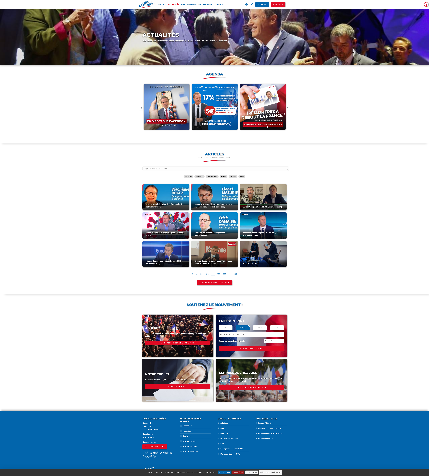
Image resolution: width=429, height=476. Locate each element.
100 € (260, 328)
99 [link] (201, 274)
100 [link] (207, 274)
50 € (242, 328)
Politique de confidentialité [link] (231, 449)
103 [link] (224, 274)
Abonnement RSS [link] (265, 438)
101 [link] (213, 274)
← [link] (188, 274)
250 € (277, 328)
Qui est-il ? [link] (187, 426)
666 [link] (235, 274)
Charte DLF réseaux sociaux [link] (269, 428)
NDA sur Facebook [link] (190, 446)
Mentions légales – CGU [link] (230, 454)
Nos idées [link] (187, 431)
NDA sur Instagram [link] (190, 451)
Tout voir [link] (188, 177)
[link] (426, 4)
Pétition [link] (233, 177)
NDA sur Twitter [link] (189, 441)
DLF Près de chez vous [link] (229, 438)
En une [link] (223, 177)
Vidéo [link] (242, 177)
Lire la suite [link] (151, 210)
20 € (225, 328)
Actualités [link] (199, 177)
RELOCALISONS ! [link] (250, 264)
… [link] (196, 274)
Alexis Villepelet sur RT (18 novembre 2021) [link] (262, 207)
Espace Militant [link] (264, 423)
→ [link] (241, 274)
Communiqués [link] (212, 177)
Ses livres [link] (186, 436)
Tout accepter (224, 472)
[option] (166, 108)
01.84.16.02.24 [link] (148, 437)
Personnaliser (251, 472)
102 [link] (218, 274)
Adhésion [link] (224, 423)
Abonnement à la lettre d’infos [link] (270, 433)
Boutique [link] (224, 433)
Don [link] (222, 428)
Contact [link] (223, 444)
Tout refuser (238, 472)
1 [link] (192, 274)
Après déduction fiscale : (232, 341)
